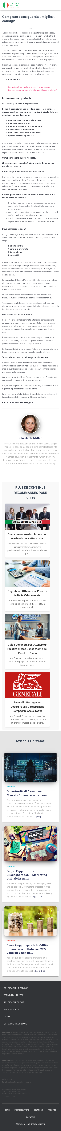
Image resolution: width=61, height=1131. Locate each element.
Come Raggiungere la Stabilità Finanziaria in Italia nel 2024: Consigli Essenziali (27, 949)
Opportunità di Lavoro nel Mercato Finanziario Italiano (27, 793)
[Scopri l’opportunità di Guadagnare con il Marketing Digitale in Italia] (30, 844)
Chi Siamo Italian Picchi (16, 1024)
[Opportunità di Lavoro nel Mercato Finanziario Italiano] (30, 767)
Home (7, 1110)
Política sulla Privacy (16, 988)
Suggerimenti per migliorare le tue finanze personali (29, 87)
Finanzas (11, 787)
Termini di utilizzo (14, 995)
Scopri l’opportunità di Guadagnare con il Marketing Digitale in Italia (27, 874)
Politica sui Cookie (14, 1002)
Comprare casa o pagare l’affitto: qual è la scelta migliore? (32, 90)
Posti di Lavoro (22, 1110)
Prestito (52, 1110)
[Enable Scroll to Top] (55, 1125)
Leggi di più (38, 816)
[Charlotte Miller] (30, 423)
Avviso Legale (11, 1009)
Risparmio (30, 1117)
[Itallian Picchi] (13, 5)
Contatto (9, 1016)
